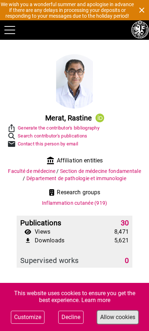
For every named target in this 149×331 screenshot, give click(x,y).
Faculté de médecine (32, 171)
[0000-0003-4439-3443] (99, 118)
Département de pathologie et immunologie (76, 178)
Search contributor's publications (52, 136)
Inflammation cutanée (74, 203)
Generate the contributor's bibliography (58, 128)
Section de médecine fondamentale (100, 171)
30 (125, 222)
